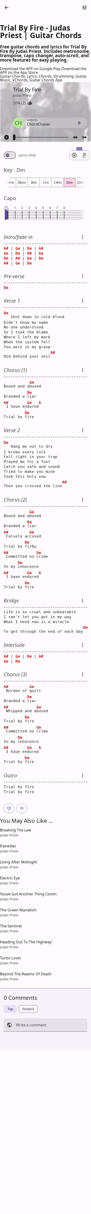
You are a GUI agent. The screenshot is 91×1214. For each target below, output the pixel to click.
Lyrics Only (27, 155)
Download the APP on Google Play (30, 68)
